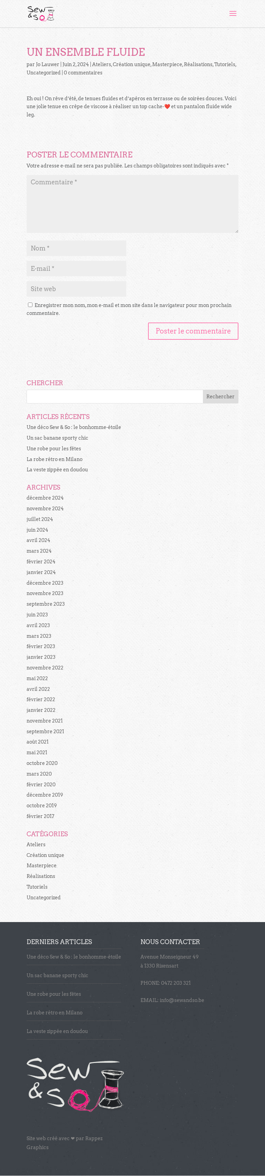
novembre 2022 (45, 668)
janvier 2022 (41, 710)
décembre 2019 (45, 795)
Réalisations (198, 64)
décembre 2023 (45, 583)
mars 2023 (39, 636)
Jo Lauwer (47, 64)
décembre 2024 (45, 498)
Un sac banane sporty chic (57, 438)
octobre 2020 (42, 763)
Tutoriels (224, 64)
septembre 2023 (46, 604)
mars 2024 (39, 551)
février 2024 (41, 561)
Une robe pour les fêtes (54, 448)
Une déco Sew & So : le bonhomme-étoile (74, 427)
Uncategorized (44, 72)
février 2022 (41, 699)
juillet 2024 (40, 519)
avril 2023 (38, 625)
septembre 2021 (45, 731)
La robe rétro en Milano (54, 459)
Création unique (131, 64)
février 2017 (40, 816)
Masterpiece (167, 64)
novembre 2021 (45, 721)
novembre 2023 (45, 593)
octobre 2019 (42, 805)
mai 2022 (37, 678)
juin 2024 (37, 530)
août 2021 (38, 742)
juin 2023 (37, 614)
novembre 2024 (45, 508)
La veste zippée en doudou (57, 469)
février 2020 (41, 784)
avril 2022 (38, 689)
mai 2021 (37, 752)
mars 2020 (39, 774)
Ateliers (101, 64)
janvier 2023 (41, 657)
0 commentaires (83, 72)
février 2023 (41, 646)
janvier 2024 (41, 572)
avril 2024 (38, 540)
